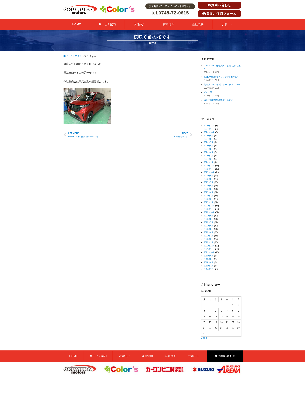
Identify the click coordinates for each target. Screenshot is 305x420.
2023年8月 (209, 179)
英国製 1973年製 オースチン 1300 (222, 84)
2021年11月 (209, 249)
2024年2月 (209, 159)
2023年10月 (209, 172)
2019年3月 (209, 266)
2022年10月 (209, 212)
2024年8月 (209, 139)
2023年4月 (209, 192)
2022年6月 (209, 226)
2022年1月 (209, 242)
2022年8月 (209, 219)
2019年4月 (209, 262)
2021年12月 (209, 246)
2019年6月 (209, 256)
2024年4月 (209, 152)
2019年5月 (209, 259)
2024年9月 (209, 135)
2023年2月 (209, 199)
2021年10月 (209, 252)
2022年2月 (209, 239)
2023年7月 (209, 182)
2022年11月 (209, 209)
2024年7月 (209, 142)
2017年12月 (209, 269)
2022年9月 (209, 216)
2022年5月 (209, 229)
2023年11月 (209, 169)
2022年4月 (209, 232)
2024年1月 (209, 162)
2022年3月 (209, 236)
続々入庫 (209, 92)
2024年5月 (209, 149)
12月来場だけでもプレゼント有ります (221, 77)
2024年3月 (209, 156)
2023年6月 (209, 186)
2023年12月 (209, 166)
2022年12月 (209, 206)
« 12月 (204, 338)
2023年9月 (209, 176)
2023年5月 (209, 189)
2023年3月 (209, 196)
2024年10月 (209, 132)
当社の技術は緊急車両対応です (218, 100)
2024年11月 (209, 129)
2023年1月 (209, 202)
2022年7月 (209, 222)
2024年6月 (209, 145)
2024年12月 (209, 125)
